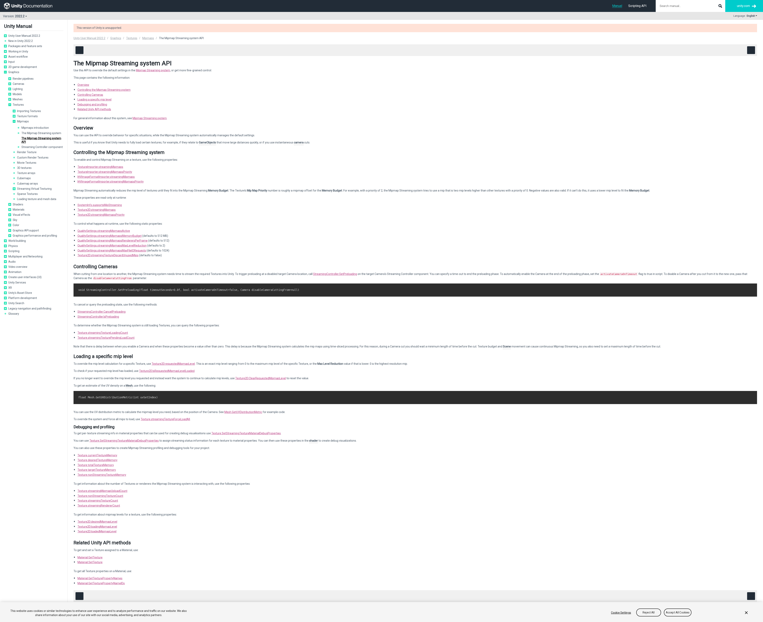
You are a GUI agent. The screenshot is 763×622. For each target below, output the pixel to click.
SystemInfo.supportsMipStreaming (99, 205)
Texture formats (27, 116)
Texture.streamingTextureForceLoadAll (165, 419)
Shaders (18, 204)
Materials (18, 209)
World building (17, 240)
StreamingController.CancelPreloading (101, 311)
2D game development (22, 67)
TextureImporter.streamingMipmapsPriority (104, 171)
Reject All (649, 612)
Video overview (17, 266)
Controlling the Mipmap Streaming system (104, 89)
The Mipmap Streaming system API (41, 140)
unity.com (743, 6)
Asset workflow (18, 56)
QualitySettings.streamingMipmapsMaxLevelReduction (112, 245)
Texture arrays (26, 173)
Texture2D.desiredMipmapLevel (97, 521)
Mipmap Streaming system (153, 70)
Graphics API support (26, 230)
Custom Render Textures (32, 157)
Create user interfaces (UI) (25, 277)
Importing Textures (29, 111)
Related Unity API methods (94, 109)
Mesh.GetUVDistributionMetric (243, 412)
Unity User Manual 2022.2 (24, 35)
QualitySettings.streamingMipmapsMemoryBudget (109, 235)
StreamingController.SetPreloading (335, 274)
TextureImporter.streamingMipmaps (100, 166)
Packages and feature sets (25, 46)
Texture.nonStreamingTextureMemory (101, 474)
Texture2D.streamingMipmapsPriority (101, 214)
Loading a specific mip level (94, 99)
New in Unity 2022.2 (20, 41)
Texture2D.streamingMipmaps (96, 209)
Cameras (18, 83)
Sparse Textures (27, 193)
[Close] (746, 612)
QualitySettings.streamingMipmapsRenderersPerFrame (112, 240)
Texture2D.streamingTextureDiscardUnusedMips (107, 255)
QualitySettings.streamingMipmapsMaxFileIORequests (111, 250)
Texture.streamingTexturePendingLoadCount (106, 337)
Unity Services (17, 282)
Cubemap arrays (27, 183)
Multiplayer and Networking (25, 256)
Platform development (22, 298)
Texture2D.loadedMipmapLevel (96, 531)
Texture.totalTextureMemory (95, 465)
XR (10, 287)
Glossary (13, 313)
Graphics (13, 72)
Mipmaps (23, 121)
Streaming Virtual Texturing (34, 188)
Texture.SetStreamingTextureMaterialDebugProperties (246, 433)
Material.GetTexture (90, 557)
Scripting (13, 251)
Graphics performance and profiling (35, 235)
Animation (14, 272)
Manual (617, 6)
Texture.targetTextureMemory (96, 469)
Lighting (18, 89)
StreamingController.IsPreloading (98, 316)
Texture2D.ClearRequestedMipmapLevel (260, 378)
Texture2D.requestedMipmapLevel (173, 363)
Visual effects (21, 214)
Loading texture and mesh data (36, 199)
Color (16, 225)
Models (17, 94)
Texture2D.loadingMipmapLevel (97, 526)
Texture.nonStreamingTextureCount (100, 495)
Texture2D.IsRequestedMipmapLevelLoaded (167, 370)
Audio (12, 261)
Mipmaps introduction (35, 127)
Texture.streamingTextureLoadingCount (102, 332)
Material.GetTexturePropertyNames (99, 578)
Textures (18, 104)
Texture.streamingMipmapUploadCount (102, 490)
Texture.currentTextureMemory (97, 455)
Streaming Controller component (42, 147)
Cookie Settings (621, 612)
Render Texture (27, 152)
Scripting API (637, 6)
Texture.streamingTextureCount (97, 500)
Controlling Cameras (90, 94)
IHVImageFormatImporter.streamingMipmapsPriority (110, 181)
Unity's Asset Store (20, 292)
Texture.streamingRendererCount (98, 505)
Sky (15, 220)
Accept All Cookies (678, 612)
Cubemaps (24, 178)
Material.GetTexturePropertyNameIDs (101, 583)
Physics (13, 246)
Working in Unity (18, 51)
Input (11, 61)
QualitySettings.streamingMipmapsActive (103, 230)
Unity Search (16, 303)
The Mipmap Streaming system (41, 133)
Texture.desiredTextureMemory (97, 460)
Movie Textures (26, 162)
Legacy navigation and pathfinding (29, 308)
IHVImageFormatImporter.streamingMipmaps (106, 176)
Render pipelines (23, 78)
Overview (83, 84)
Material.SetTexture (90, 562)
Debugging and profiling (92, 104)
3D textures (24, 167)
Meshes (18, 99)
